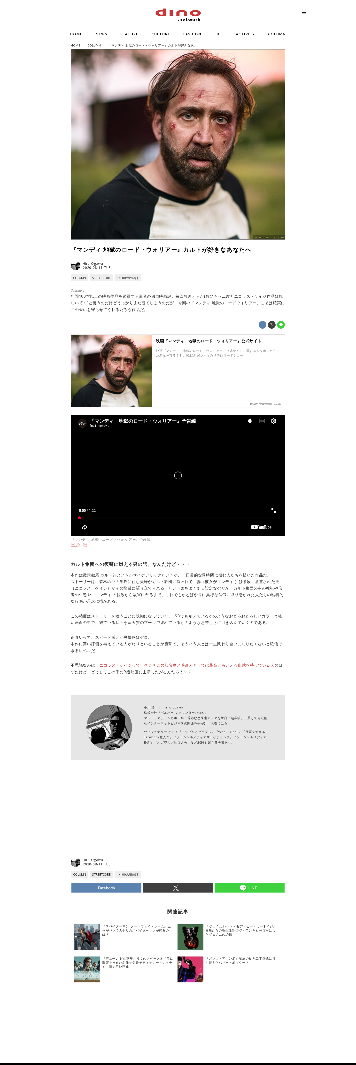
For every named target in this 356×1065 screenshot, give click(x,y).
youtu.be (79, 544)
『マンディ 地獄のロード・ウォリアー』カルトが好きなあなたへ (161, 249)
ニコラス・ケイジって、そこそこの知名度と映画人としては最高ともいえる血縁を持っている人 (187, 665)
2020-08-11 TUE (96, 267)
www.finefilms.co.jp (269, 237)
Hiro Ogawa (93, 263)
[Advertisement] (124, 817)
